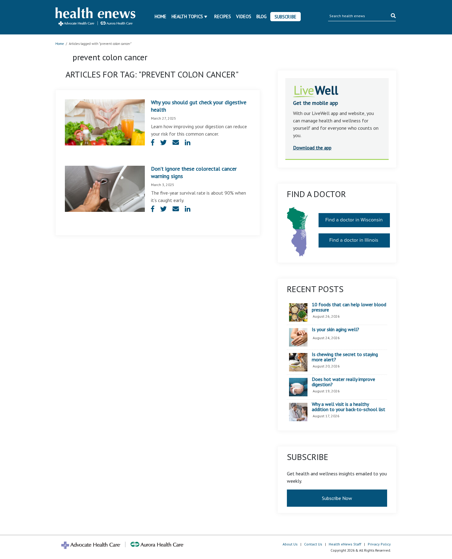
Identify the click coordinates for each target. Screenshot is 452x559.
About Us (290, 544)
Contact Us (313, 544)
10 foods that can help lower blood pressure (349, 307)
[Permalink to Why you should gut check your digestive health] (105, 122)
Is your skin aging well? (335, 329)
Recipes (222, 16)
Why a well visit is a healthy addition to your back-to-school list (348, 407)
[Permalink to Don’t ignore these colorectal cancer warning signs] (105, 188)
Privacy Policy (379, 544)
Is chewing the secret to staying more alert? (345, 357)
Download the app (312, 148)
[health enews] (95, 17)
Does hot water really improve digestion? (343, 382)
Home (160, 16)
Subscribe (285, 17)
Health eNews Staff (345, 544)
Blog (261, 16)
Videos (243, 16)
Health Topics (187, 16)
